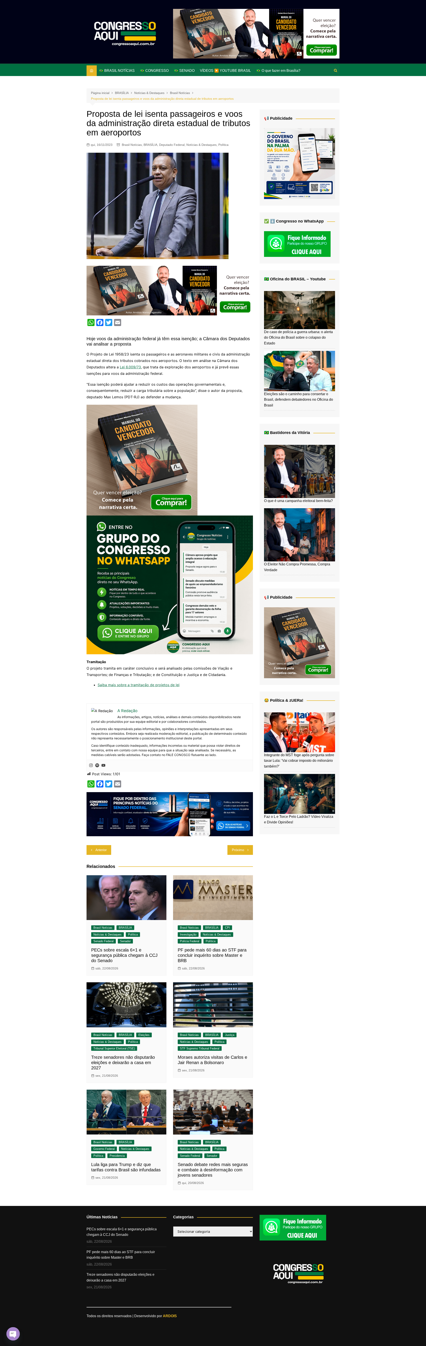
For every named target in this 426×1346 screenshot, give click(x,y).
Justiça (229, 1035)
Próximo (238, 850)
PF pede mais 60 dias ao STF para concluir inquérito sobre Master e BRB (212, 955)
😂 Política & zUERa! (283, 700)
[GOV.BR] (299, 163)
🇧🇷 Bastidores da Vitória (287, 432)
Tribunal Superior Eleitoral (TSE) (114, 1048)
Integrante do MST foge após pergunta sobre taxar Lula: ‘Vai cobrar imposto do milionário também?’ (299, 760)
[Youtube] (103, 765)
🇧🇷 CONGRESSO (154, 70)
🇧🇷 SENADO (184, 70)
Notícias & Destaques (201, 145)
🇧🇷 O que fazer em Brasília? (278, 70)
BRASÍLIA (150, 145)
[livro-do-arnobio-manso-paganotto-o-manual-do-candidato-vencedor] (256, 33)
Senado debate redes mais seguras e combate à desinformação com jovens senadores (213, 1170)
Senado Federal (103, 941)
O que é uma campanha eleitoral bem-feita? (298, 501)
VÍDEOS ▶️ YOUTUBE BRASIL (225, 70)
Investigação (188, 934)
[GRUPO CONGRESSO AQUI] (170, 584)
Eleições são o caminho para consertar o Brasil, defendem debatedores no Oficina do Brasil (298, 399)
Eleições (144, 1035)
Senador (125, 941)
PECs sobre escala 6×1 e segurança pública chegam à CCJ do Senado (124, 955)
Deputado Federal (172, 145)
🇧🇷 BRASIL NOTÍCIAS (117, 70)
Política (223, 145)
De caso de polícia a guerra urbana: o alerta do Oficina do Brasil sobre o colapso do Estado (298, 337)
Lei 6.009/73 (130, 367)
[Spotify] (97, 765)
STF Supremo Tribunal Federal (199, 1048)
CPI (227, 927)
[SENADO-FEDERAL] (170, 814)
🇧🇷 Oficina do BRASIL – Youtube (295, 279)
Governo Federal (104, 1149)
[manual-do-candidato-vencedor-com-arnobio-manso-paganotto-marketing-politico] (142, 459)
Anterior (101, 850)
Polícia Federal (189, 941)
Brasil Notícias (132, 145)
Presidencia (117, 1155)
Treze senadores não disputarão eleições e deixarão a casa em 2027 (123, 1062)
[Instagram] (91, 765)
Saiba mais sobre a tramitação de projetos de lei (138, 685)
